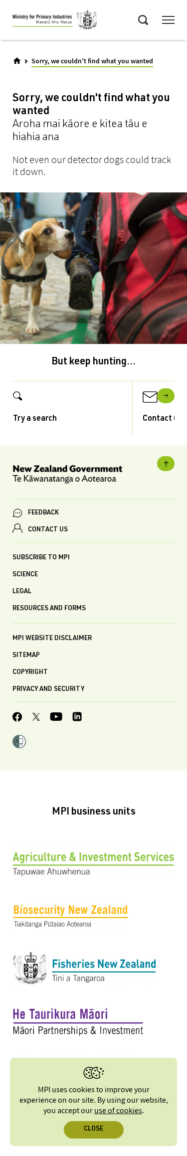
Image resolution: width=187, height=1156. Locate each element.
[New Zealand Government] (93, 476)
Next (166, 395)
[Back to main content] (166, 463)
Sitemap (26, 656)
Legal (21, 592)
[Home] (16, 60)
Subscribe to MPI (41, 558)
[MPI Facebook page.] (17, 718)
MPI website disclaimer (52, 639)
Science (25, 575)
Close (93, 1129)
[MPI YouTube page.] (56, 718)
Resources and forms (49, 609)
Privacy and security (48, 689)
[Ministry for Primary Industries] (54, 21)
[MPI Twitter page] (36, 718)
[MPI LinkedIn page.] (77, 718)
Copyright (30, 672)
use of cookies (118, 1111)
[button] (19, 743)
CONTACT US (48, 530)
